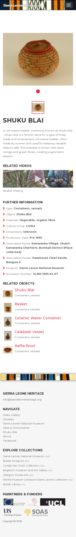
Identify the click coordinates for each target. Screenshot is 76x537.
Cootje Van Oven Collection (24, 465)
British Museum (16, 460)
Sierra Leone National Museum (23, 423)
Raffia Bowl (25, 346)
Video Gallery (11, 414)
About (7, 436)
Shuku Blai (24, 290)
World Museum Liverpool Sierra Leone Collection (38, 479)
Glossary (8, 419)
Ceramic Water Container (38, 318)
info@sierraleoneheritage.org (22, 399)
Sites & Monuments (16, 427)
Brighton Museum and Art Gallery (28, 470)
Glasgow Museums (18, 474)
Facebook (9, 440)
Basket (21, 304)
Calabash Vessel (29, 332)
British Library (14, 484)
